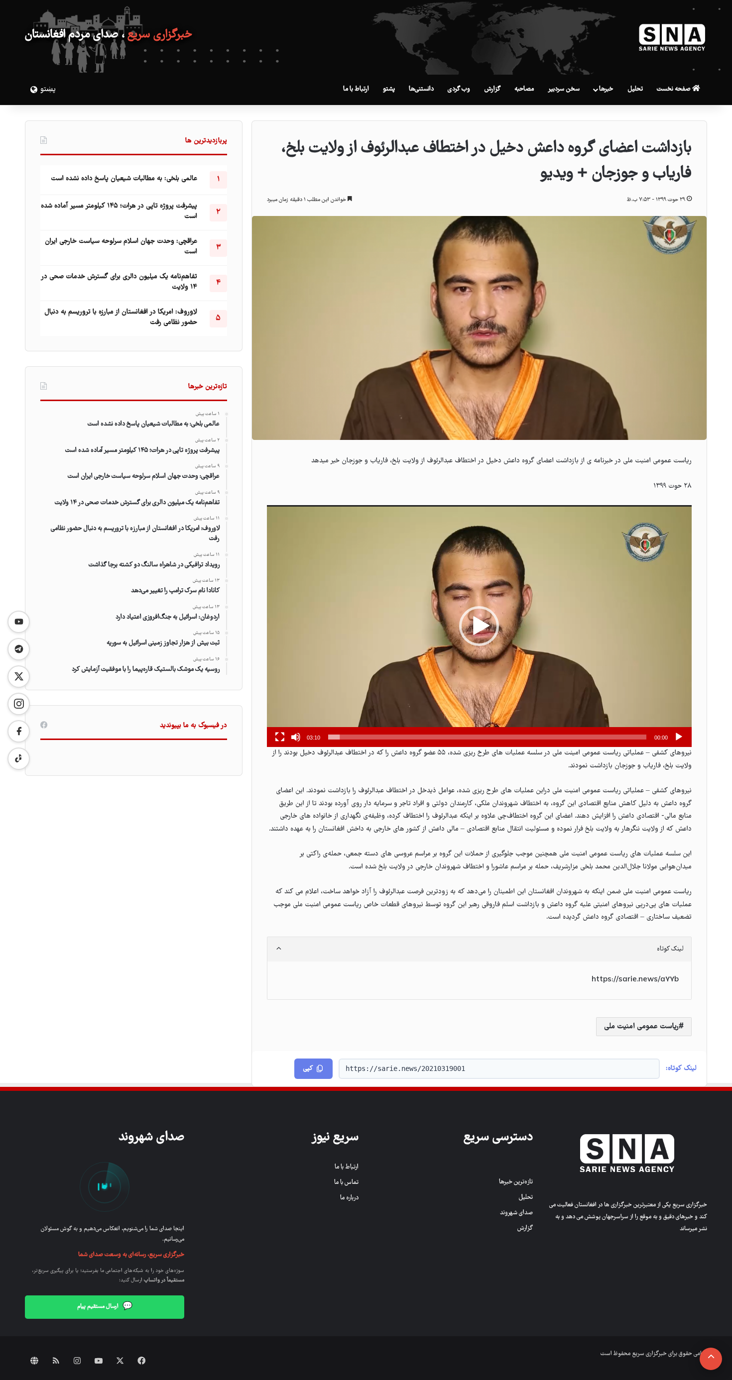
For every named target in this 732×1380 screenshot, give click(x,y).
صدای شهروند (516, 1213)
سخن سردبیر (564, 89)
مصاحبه (524, 89)
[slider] (487, 737)
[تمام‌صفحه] (280, 737)
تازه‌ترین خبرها (516, 1182)
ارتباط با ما (356, 89)
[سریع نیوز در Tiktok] (18, 758)
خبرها (606, 89)
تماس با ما (346, 1182)
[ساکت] (296, 737)
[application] (479, 626)
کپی (308, 1068)
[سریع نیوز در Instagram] (18, 704)
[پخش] (679, 737)
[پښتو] (32, 90)
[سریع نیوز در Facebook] (18, 731)
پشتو (389, 89)
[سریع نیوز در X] (18, 676)
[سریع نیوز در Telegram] (18, 649)
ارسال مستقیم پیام (104, 1306)
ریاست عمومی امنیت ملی (641, 1026)
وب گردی (459, 89)
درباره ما (349, 1198)
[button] (479, 626)
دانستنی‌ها (421, 89)
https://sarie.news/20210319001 (405, 1068)
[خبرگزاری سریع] (672, 37)
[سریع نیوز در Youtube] (18, 622)
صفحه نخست (674, 89)
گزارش (492, 89)
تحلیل (635, 89)
